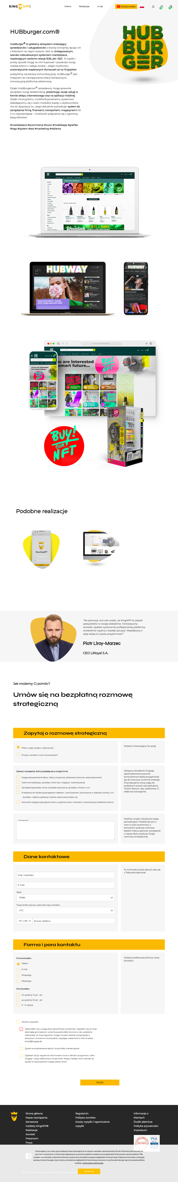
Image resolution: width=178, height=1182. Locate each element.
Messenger (27, 981)
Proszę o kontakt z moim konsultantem (40, 755)
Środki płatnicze (143, 1121)
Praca (29, 1142)
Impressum (140, 1130)
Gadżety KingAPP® (37, 1126)
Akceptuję (89, 1171)
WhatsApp (26, 975)
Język (18, 892)
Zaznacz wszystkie (30, 1022)
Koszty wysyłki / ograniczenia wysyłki (92, 1123)
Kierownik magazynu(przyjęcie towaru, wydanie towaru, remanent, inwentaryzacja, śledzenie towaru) (68, 802)
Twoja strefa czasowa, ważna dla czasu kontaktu (38, 905)
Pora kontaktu (22, 989)
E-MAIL (24, 969)
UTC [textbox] (21, 910)
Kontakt (30, 1134)
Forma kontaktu (23, 958)
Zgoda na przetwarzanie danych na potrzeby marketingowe (52, 1048)
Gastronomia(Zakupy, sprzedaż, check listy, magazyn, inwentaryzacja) (53, 782)
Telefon (25, 963)
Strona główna (34, 1113)
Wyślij (99, 1082)
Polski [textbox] (142, 6)
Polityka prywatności (146, 1126)
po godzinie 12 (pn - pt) (32, 1000)
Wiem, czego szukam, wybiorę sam (38, 748)
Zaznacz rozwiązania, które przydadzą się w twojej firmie (42, 771)
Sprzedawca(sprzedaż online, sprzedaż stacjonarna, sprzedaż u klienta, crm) (56, 787)
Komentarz (23, 820)
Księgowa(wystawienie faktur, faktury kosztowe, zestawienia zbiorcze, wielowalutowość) (62, 777)
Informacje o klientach (141, 1115)
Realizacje (84, 6)
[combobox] (142, 6)
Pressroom (32, 1138)
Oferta (67, 6)
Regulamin (81, 1113)
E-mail (21, 885)
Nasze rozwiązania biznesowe (36, 1119)
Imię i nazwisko (26, 875)
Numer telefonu (42, 921)
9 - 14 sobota (27, 1005)
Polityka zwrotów (85, 1117)
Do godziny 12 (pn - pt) (32, 995)
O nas (100, 6)
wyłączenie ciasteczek (92, 1163)
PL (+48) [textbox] (23, 920)
